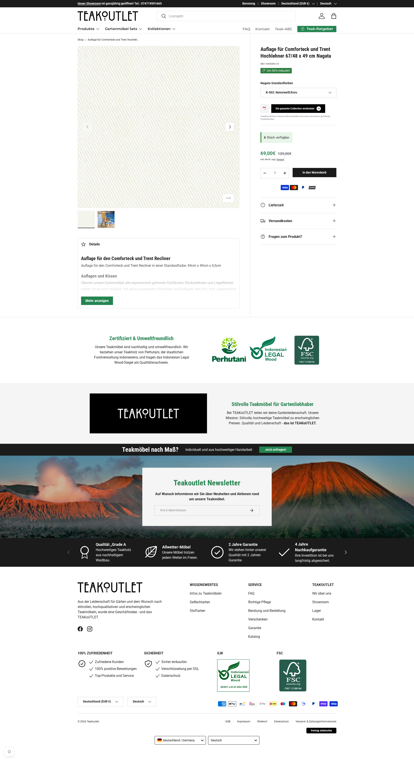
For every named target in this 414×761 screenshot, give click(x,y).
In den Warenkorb (314, 172)
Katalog (254, 637)
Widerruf (262, 721)
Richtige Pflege (259, 602)
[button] (334, 16)
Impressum (243, 721)
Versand (280, 159)
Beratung (248, 3)
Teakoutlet (93, 721)
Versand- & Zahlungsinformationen (316, 721)
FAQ (246, 29)
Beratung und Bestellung (266, 611)
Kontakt (262, 29)
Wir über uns (321, 593)
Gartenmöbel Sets (121, 29)
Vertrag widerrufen (321, 730)
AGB (227, 721)
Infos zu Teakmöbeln (206, 593)
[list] (158, 127)
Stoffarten (197, 611)
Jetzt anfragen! (275, 449)
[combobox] (226, 16)
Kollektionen (159, 29)
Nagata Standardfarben (276, 83)
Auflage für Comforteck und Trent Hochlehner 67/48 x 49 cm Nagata (114, 39)
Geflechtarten (200, 602)
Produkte (86, 29)
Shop (81, 39)
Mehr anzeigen (97, 301)
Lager (316, 611)
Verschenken (258, 619)
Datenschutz (281, 721)
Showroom (268, 3)
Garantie (254, 628)
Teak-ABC (283, 29)
